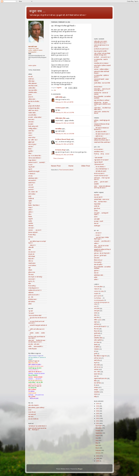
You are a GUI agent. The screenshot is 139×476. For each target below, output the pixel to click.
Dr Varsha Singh (60, 150)
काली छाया (96, 324)
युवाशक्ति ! (30, 151)
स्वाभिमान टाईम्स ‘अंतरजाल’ (34, 384)
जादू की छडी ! (31, 167)
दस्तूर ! (30, 203)
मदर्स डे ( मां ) (31, 281)
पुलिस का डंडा (31, 272)
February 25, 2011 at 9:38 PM (64, 144)
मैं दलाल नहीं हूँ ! (32, 234)
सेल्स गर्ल (96, 223)
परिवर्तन (30, 270)
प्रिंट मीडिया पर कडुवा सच (100, 356)
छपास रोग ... (31, 97)
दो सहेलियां (96, 347)
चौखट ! (30, 153)
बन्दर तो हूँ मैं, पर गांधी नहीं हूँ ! (35, 277)
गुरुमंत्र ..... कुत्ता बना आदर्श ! (101, 182)
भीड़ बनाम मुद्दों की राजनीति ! (100, 51)
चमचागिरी (96, 184)
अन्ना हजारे (31, 187)
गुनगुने (29, 196)
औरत (29, 249)
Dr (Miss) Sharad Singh (62, 139)
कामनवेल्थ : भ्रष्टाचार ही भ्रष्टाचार (36, 373)
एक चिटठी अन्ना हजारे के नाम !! (101, 49)
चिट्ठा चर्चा (96, 331)
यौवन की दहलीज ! (98, 264)
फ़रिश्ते (29, 304)
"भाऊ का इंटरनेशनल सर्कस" (35, 315)
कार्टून (95, 322)
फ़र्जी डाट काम (97, 358)
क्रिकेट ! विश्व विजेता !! (34, 205)
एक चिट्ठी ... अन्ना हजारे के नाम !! (102, 57)
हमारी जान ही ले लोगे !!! (33, 295)
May (97, 443)
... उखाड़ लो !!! (32, 245)
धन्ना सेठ (30, 176)
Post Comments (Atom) (66, 169)
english (96, 293)
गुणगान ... (30, 94)
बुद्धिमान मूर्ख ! (31, 142)
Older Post (85, 166)
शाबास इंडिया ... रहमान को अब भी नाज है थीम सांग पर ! (102, 89)
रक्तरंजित (30, 223)
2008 (98, 461)
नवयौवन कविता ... (32, 113)
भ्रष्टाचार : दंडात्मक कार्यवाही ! (35, 377)
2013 (98, 418)
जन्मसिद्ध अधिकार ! (32, 128)
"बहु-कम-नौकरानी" (98, 162)
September (99, 433)
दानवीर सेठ (96, 206)
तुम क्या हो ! (31, 189)
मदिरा (29, 283)
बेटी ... (30, 103)
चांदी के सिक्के (31, 256)
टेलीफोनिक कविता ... (33, 92)
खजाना (95, 217)
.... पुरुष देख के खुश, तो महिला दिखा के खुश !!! (101, 238)
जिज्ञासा (30, 216)
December (99, 425)
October (98, 430)
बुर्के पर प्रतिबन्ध (32, 389)
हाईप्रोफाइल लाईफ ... (99, 275)
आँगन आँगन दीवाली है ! (33, 405)
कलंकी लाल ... (31, 79)
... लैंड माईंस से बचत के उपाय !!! (102, 134)
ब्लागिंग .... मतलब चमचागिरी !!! (35, 346)
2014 (98, 416)
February (98, 450)
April (97, 445)
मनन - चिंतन (97, 371)
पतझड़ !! (30, 207)
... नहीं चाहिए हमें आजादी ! (100, 171)
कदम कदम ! (31, 122)
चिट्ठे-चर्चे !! (31, 258)
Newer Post (56, 166)
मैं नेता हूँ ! (30, 237)
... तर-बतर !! (97, 235)
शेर (55, 90)
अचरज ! (30, 135)
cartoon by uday (99, 291)
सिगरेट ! (30, 149)
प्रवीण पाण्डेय (58, 97)
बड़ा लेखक (96, 195)
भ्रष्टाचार (96, 369)
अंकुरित (30, 201)
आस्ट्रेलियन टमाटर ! (99, 151)
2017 (98, 408)
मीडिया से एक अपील (33, 363)
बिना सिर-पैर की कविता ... (34, 101)
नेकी (29, 268)
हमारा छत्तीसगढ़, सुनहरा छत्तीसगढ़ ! (36, 407)
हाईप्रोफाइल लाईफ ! (33, 178)
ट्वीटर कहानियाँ (97, 340)
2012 (98, 421)
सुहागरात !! (96, 270)
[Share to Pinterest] (76, 88)
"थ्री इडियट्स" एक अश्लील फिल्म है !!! (37, 426)
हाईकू (95, 396)
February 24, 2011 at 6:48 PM (64, 102)
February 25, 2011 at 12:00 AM (64, 123)
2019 (98, 403)
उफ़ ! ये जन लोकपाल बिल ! (34, 155)
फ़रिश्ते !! (30, 210)
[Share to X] (73, 88)
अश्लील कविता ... (32, 88)
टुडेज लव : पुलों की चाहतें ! (100, 255)
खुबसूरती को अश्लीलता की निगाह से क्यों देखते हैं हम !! (102, 250)
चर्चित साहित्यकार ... (33, 83)
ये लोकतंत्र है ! (31, 173)
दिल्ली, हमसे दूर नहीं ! (33, 126)
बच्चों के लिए (97, 360)
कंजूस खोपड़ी (97, 204)
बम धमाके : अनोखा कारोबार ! (35, 117)
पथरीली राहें (31, 198)
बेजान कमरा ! (31, 119)
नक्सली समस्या (31, 263)
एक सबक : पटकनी (98, 221)
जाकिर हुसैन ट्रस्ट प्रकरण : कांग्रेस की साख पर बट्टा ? (101, 42)
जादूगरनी (30, 219)
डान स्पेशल (96, 342)
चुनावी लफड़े (97, 333)
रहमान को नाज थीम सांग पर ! (35, 371)
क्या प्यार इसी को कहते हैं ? (100, 326)
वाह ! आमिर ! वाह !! (33, 140)
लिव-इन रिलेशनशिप (33, 375)
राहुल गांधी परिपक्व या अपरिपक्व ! (102, 100)
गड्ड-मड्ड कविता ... (33, 90)
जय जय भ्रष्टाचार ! (98, 149)
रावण (95, 376)
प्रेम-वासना (31, 274)
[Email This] (69, 88)
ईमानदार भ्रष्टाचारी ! (33, 232)
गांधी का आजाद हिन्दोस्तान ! (34, 158)
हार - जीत (30, 297)
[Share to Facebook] (74, 88)
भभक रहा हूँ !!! (31, 279)
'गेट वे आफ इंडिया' (98, 286)
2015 (98, 413)
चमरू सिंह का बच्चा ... (33, 85)
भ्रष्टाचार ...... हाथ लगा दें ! (35, 230)
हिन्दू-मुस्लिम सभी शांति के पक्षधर (35, 366)
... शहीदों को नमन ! (98, 136)
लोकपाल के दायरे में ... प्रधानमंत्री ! (36, 162)
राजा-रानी (30, 185)
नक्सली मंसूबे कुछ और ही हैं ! (35, 368)
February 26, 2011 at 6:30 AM (64, 154)
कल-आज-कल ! (32, 252)
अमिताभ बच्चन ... (32, 99)
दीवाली (95, 344)
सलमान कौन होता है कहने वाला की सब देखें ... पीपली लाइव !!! (37, 429)
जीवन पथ (30, 261)
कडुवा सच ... (37, 11)
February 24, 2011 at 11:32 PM (64, 112)
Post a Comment (59, 158)
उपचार (95, 313)
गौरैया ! (30, 214)
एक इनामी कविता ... (33, 115)
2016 (98, 411)
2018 (98, 406)
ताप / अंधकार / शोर (33, 192)
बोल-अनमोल (97, 365)
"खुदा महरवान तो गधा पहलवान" (101, 160)
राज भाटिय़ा (58, 128)
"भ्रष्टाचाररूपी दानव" (99, 164)
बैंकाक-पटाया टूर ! (98, 260)
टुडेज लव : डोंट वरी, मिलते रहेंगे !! (102, 253)
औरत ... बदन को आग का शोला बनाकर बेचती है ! (101, 246)
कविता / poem (98, 320)
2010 (98, 456)
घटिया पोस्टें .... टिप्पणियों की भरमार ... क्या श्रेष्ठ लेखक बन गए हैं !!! (37, 341)
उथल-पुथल (96, 310)
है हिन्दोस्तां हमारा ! (32, 299)
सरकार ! (30, 133)
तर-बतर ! (30, 164)
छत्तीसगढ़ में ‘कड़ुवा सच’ (33, 361)
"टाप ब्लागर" (31, 313)
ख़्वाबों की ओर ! (31, 182)
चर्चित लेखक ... (32, 81)
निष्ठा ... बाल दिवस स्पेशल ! (100, 201)
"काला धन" (96, 289)
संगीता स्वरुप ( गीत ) (60, 118)
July (97, 438)
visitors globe (32, 65)
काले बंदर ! (30, 146)
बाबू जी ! (30, 169)
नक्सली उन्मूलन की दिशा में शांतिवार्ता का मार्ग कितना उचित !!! (102, 139)
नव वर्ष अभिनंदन (32, 265)
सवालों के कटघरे (32, 393)
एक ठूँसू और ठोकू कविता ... (34, 108)
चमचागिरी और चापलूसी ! (34, 171)
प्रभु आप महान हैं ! (98, 197)
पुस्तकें (95, 353)
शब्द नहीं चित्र (97, 383)
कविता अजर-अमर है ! (33, 110)
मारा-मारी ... (31, 76)
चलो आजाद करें (32, 414)
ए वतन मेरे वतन (32, 412)
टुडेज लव (96, 335)
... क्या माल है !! (98, 233)
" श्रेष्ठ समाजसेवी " (98, 157)
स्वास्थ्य (96, 394)
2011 (97, 423)
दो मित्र (96, 211)
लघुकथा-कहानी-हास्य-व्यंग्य (100, 378)
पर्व (94, 351)
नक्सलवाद (96, 349)
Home (70, 166)
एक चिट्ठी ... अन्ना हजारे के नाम (36, 395)
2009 (98, 458)
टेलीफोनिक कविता (98, 338)
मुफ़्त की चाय (97, 208)
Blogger (80, 469)
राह (29, 239)
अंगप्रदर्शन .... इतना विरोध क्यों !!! (102, 241)
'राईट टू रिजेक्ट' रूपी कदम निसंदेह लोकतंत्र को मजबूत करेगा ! (102, 54)
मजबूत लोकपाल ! (32, 160)
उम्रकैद (30, 221)
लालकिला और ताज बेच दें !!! (35, 290)
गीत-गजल (96, 329)
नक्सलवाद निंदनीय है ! (33, 370)
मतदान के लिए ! (32, 137)
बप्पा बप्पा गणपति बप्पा (33, 419)
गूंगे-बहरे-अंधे (31, 254)
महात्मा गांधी (96, 374)
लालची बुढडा (97, 225)
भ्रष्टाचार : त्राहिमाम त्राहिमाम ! (101, 69)
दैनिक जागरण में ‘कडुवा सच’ (35, 386)
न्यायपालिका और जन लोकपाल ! (101, 63)
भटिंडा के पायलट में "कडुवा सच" (35, 355)
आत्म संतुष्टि (97, 219)
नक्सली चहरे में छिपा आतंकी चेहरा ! (102, 142)
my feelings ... (98, 298)
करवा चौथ (96, 317)
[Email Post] (65, 87)
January (98, 453)
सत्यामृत (96, 387)
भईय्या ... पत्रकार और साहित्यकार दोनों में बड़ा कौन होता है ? (102, 187)
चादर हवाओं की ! (32, 180)
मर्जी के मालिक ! (32, 194)
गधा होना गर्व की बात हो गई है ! (101, 175)
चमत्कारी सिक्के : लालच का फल (101, 199)
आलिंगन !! (30, 212)
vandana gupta (60, 107)
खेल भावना (30, 416)
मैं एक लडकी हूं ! (32, 286)
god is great (97, 295)
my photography (99, 300)
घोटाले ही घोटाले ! (98, 87)
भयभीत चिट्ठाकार (32, 349)
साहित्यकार (30, 292)
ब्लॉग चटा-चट (97, 367)
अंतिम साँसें (30, 247)
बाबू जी (95, 362)
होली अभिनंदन (31, 301)
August (98, 435)
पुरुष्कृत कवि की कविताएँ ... (34, 106)
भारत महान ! (31, 228)
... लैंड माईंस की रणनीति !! (100, 131)
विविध (95, 381)
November (99, 428)
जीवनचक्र (30, 225)
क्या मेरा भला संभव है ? (99, 173)
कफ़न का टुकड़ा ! (32, 144)
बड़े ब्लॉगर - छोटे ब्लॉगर (33, 344)
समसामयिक (96, 392)
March (98, 448)
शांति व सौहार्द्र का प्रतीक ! (34, 364)
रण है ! (30, 410)
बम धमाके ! (30, 124)
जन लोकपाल (31, 391)
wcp (95, 306)
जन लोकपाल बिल (32, 387)
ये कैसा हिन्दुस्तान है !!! (33, 288)
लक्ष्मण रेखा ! (31, 131)
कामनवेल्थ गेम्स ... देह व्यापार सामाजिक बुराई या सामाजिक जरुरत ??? (102, 104)
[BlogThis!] (71, 88)
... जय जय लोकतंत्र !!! (99, 166)
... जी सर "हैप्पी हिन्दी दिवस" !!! (101, 169)
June (97, 440)
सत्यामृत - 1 (97, 389)
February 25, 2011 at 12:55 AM (64, 133)
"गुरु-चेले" (30, 311)
